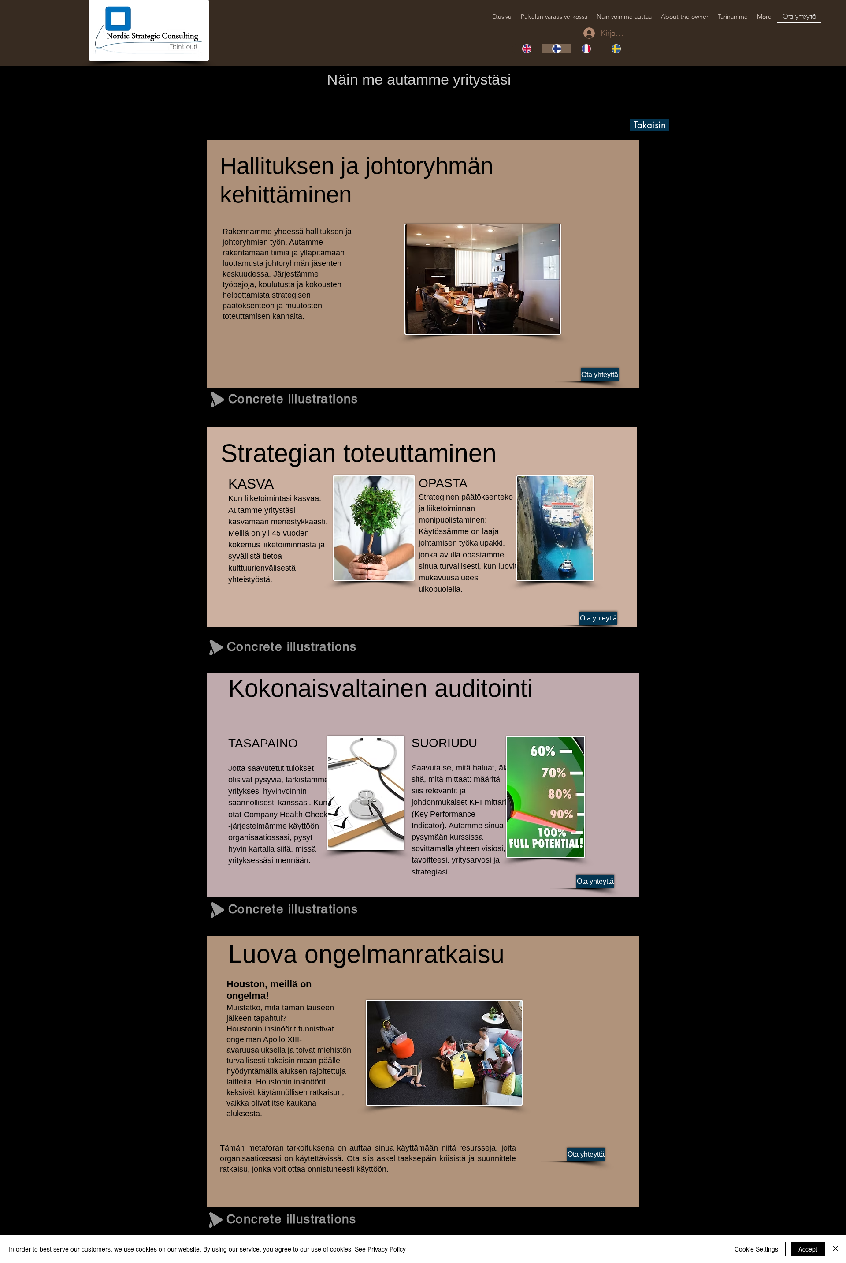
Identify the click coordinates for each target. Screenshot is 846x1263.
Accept (807, 1248)
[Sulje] (835, 1249)
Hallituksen (277, 166)
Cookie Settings (756, 1248)
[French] (586, 48)
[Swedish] (616, 48)
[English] (527, 48)
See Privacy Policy (380, 1248)
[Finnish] (556, 48)
